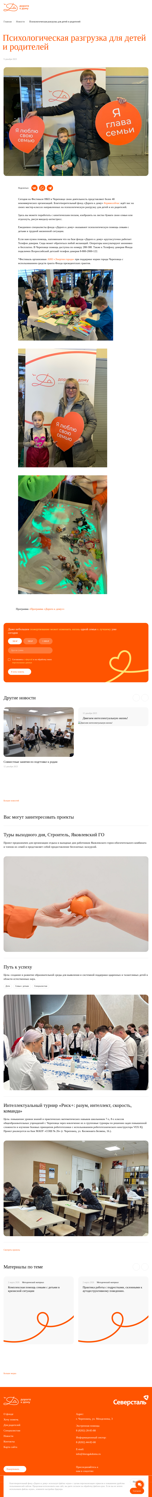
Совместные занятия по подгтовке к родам (30, 761)
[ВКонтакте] (34, 188)
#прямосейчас (112, 203)
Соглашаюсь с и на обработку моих (32, 661)
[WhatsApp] (42, 188)
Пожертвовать (13, 1469)
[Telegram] (50, 188)
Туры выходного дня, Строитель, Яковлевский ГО (54, 834)
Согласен (137, 1491)
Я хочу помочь (18, 672)
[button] (136, 697)
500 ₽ (30, 641)
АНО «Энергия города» (60, 259)
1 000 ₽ (45, 641)
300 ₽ (14, 641)
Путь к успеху (18, 967)
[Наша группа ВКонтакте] (108, 1471)
